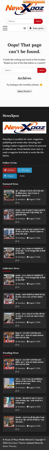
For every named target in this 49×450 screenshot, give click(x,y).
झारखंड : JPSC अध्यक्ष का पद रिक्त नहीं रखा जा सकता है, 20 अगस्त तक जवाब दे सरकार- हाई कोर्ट (30, 316)
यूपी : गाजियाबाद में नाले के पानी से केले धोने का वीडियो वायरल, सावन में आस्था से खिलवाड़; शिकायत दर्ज (29, 193)
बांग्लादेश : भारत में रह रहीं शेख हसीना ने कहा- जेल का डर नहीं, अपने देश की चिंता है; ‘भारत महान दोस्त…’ (30, 419)
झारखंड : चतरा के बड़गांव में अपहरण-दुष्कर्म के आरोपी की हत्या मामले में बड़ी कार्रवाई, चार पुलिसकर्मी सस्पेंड (30, 212)
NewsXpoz (21, 199)
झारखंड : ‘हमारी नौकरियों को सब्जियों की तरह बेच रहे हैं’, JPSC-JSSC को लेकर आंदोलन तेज (30, 296)
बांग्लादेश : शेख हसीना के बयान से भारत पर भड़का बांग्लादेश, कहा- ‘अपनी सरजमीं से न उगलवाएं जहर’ (29, 400)
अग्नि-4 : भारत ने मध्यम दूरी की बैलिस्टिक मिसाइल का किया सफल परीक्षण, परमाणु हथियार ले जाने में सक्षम (29, 381)
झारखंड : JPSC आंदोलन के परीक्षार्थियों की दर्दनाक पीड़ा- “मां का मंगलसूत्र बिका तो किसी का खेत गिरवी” (30, 251)
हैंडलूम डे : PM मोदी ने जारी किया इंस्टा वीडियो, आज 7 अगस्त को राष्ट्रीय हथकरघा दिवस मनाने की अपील (29, 335)
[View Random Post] (24, 28)
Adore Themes (9, 446)
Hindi (28, 2)
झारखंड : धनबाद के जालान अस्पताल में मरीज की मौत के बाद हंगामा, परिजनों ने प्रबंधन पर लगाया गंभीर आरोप (30, 231)
